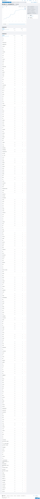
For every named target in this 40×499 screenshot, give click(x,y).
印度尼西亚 (3, 120)
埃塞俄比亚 (3, 162)
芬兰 (2, 367)
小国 (2, 458)
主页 (22, 0)
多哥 (2, 179)
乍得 (2, 57)
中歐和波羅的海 (3, 447)
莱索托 (3, 380)
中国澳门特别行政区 (4, 42)
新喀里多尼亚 (3, 262)
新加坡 (3, 260)
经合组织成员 (3, 476)
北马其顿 (3, 103)
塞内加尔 (3, 168)
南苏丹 (3, 107)
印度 (2, 118)
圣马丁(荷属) (3, 153)
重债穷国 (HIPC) (4, 478)
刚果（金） (3, 90)
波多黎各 (3, 295)
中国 (2, 40)
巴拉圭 (3, 214)
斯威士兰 (3, 253)
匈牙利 (3, 101)
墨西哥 (3, 177)
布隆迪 (3, 223)
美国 (2, 358)
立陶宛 (3, 345)
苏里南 (3, 371)
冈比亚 (3, 79)
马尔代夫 (3, 419)
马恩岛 (3, 421)
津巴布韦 (3, 301)
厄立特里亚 (3, 125)
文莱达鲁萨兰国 (3, 249)
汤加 (2, 284)
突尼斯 (3, 343)
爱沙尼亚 (3, 312)
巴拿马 (3, 216)
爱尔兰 (3, 310)
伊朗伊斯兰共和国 (4, 66)
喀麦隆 (3, 138)
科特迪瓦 (3, 338)
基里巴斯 (3, 164)
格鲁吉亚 (3, 277)
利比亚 (3, 92)
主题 (27, 0)
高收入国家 (3, 491)
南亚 (2, 454)
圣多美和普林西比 (4, 149)
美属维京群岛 (3, 360)
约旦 (2, 349)
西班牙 (3, 391)
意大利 (3, 234)
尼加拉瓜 (3, 199)
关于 (33, 0)
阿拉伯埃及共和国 (4, 410)
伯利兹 (3, 68)
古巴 (2, 127)
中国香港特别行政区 (4, 44)
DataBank (33, 2)
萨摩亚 (3, 386)
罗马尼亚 (3, 356)
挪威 (2, 240)
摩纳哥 (3, 247)
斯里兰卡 (3, 258)
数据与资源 (30, 0)
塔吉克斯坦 (3, 166)
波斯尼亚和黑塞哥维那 (4, 297)
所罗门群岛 (3, 236)
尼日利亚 (3, 201)
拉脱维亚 (3, 238)
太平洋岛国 (3, 456)
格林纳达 (3, 273)
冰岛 (2, 81)
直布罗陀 (3, 332)
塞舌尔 (3, 175)
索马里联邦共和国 (4, 347)
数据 (6, 0)
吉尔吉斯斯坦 (3, 129)
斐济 (2, 251)
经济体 (25, 0)
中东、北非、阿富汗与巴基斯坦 (5, 443)
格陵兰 (3, 275)
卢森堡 (3, 116)
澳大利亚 (3, 308)
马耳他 (3, 428)
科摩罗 (3, 336)
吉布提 (3, 131)
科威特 (3, 334)
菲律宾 (3, 382)
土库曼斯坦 (3, 142)
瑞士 (2, 325)
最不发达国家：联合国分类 (5, 467)
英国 (2, 373)
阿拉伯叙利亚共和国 (4, 408)
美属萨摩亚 (3, 362)
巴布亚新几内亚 (3, 212)
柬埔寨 (3, 271)
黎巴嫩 (3, 434)
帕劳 (2, 227)
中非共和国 (3, 46)
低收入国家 (3, 489)
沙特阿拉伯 (3, 286)
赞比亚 (3, 395)
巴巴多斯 (3, 210)
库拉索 (3, 229)
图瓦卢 (3, 140)
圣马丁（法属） (3, 155)
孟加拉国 (3, 190)
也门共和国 (3, 59)
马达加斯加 (3, 430)
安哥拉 (3, 192)
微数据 (34, 2)
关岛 (2, 77)
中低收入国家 (3, 482)
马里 (2, 432)
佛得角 (3, 70)
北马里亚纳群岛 (3, 105)
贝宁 (2, 393)
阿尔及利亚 (3, 404)
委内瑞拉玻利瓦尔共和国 (4, 188)
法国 (2, 288)
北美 (2, 452)
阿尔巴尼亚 (3, 406)
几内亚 (3, 83)
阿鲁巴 (3, 417)
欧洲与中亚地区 (3, 469)
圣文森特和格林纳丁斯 (4, 151)
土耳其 (3, 144)
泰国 (2, 299)
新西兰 (3, 264)
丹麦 (2, 30)
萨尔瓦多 (3, 384)
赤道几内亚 (3, 397)
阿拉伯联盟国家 (3, 480)
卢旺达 (3, 114)
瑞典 (2, 323)
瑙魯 (2, 321)
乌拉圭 (3, 55)
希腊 (2, 225)
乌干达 (3, 53)
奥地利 (3, 186)
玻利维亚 (3, 319)
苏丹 (2, 369)
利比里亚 (3, 94)
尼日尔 (3, 203)
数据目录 (36, 2)
